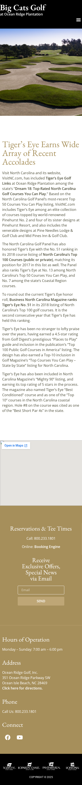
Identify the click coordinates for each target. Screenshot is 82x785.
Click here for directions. (22, 688)
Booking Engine (47, 546)
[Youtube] (19, 737)
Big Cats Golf (22, 7)
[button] (78, 19)
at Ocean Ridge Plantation (21, 14)
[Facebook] (7, 737)
